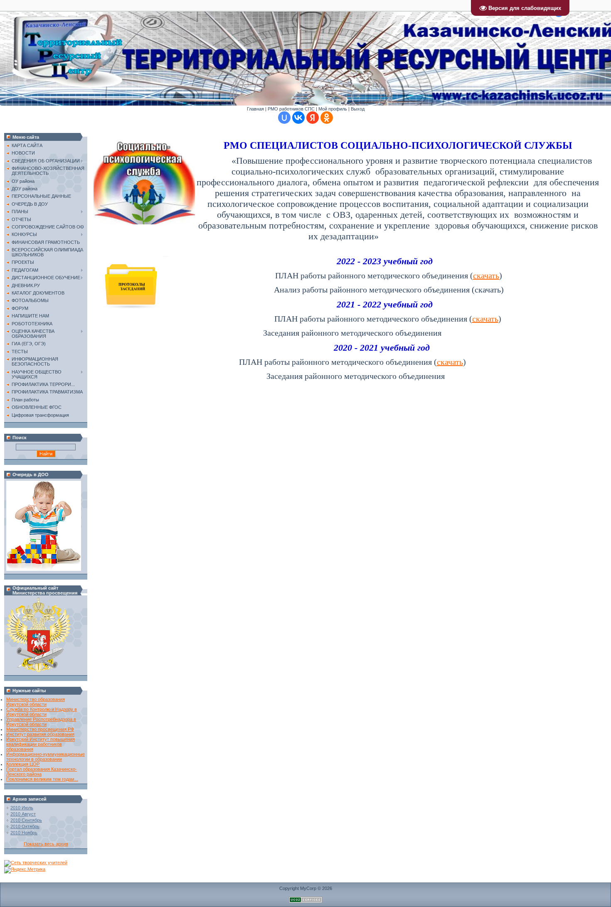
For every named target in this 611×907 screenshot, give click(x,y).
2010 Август (23, 813)
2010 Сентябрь (26, 820)
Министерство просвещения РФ (40, 729)
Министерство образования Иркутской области (35, 702)
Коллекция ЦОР (22, 764)
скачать (486, 275)
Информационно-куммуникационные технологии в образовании (45, 757)
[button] (558, 16)
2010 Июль (21, 807)
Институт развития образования (40, 734)
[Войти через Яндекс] (312, 117)
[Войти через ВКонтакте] (298, 117)
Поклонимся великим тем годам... (42, 779)
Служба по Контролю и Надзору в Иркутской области (41, 712)
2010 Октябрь (24, 826)
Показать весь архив (46, 843)
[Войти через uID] (284, 117)
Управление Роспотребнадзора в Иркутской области (41, 722)
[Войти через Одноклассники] (326, 117)
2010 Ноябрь (23, 832)
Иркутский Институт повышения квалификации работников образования (40, 744)
